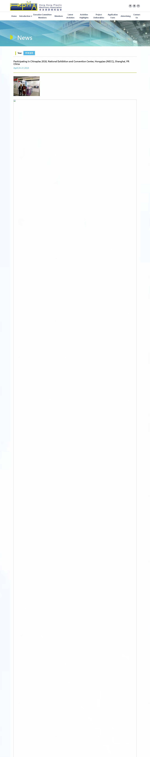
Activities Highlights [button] (84, 16)
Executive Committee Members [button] (42, 16)
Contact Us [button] (136, 16)
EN (138, 6)
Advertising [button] (126, 16)
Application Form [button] (113, 16)
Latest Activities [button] (70, 16)
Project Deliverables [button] (99, 16)
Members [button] (59, 16)
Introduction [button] (24, 16)
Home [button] (14, 16)
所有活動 (29, 53)
